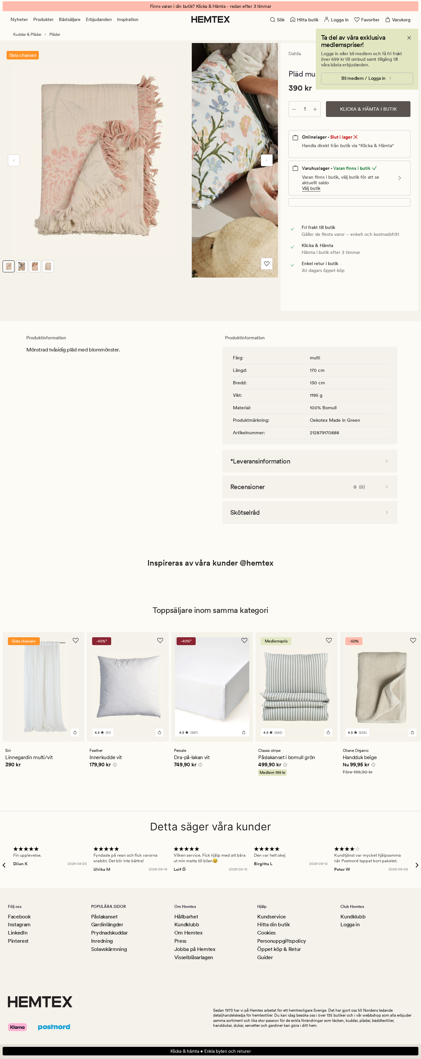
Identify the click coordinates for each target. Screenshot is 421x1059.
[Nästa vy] (267, 160)
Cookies (266, 933)
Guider (265, 957)
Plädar (54, 34)
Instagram (19, 924)
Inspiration (127, 19)
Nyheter (19, 19)
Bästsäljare (70, 19)
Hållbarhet (186, 916)
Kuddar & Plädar (27, 34)
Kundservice (271, 916)
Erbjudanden (99, 19)
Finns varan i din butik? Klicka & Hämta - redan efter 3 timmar (210, 6)
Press (180, 941)
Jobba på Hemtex (194, 949)
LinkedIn (17, 933)
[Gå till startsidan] (210, 19)
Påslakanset (104, 916)
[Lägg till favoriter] (267, 264)
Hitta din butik (273, 924)
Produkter (43, 19)
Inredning (102, 941)
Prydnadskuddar (109, 933)
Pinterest (18, 941)
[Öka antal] (315, 109)
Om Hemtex (188, 933)
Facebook (19, 916)
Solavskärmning (109, 949)
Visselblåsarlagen (193, 957)
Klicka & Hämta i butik (368, 109)
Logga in (349, 924)
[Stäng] (409, 38)
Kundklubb (186, 924)
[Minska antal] (294, 109)
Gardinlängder (107, 924)
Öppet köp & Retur (279, 949)
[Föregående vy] (14, 160)
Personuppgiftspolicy (281, 941)
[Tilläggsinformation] (114, 765)
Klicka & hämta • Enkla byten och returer (210, 1051)
